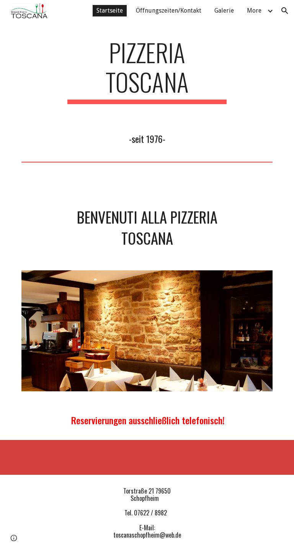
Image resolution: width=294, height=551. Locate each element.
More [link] (254, 10)
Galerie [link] (224, 10)
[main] (146, 71)
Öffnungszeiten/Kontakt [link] (168, 10)
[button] (285, 11)
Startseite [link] (109, 10)
